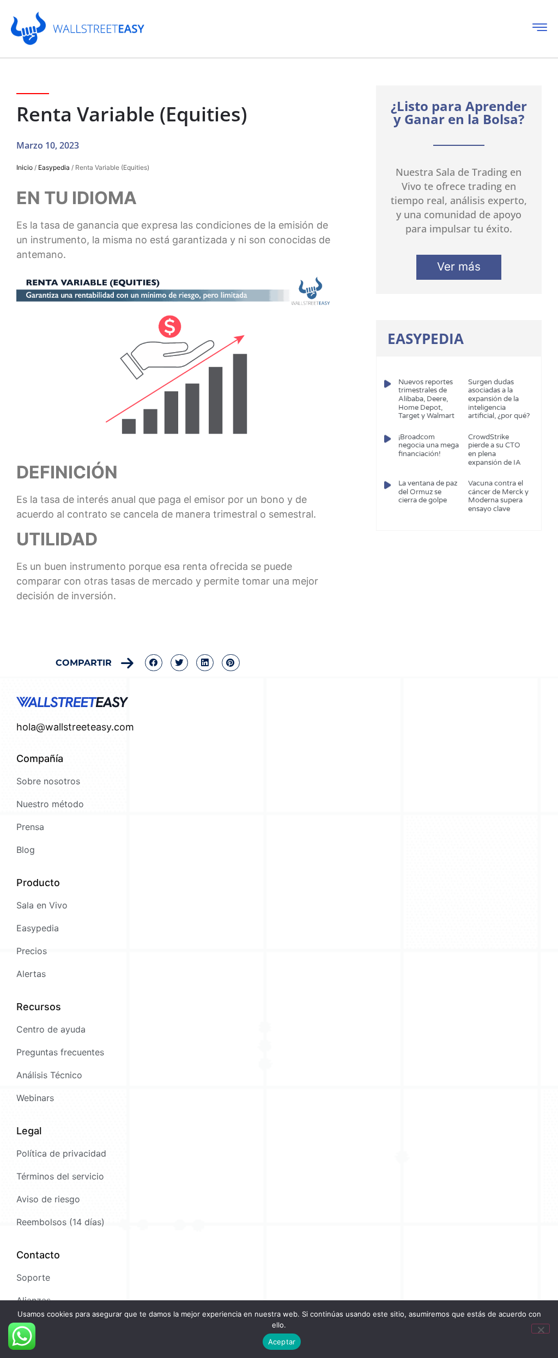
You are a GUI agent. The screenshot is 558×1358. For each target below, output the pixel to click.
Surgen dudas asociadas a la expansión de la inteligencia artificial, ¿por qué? (499, 399)
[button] (153, 663)
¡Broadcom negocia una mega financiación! (428, 445)
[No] (540, 1329)
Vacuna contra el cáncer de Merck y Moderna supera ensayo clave (498, 496)
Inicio (24, 167)
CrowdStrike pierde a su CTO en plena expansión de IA (494, 450)
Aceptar (282, 1341)
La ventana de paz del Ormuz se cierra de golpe (427, 492)
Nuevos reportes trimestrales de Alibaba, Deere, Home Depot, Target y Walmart (426, 399)
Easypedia (54, 167)
